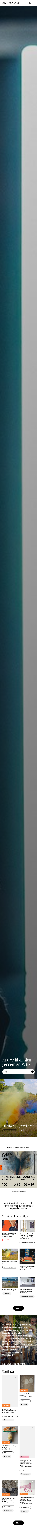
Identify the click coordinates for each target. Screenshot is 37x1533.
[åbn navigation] (33, 3)
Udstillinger (8, 1371)
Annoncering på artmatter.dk (18, 1191)
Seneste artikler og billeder (16, 1216)
